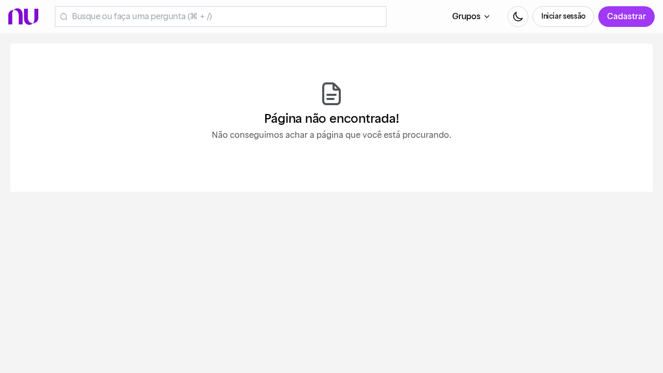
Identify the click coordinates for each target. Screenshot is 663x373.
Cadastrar (626, 16)
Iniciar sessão (563, 16)
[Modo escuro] (518, 16)
